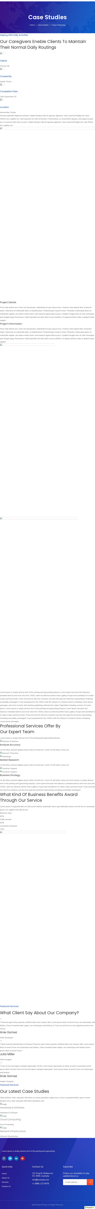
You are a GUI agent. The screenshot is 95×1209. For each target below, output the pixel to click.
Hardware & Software (12, 1107)
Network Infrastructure (13, 1131)
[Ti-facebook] (4, 1158)
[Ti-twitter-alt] (10, 1158)
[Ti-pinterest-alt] (22, 1158)
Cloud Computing (10, 1119)
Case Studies (43, 25)
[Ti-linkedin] (16, 1158)
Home (32, 25)
